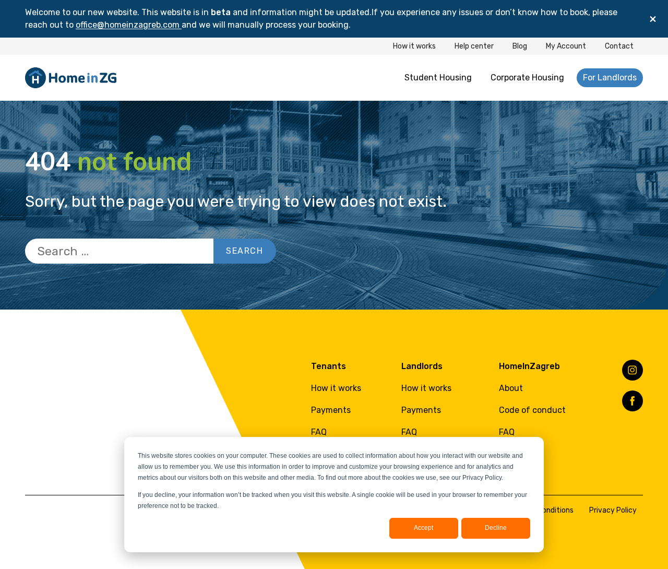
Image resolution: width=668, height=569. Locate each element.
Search (245, 251)
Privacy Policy (613, 510)
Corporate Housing (527, 77)
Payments (331, 410)
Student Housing (438, 77)
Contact (619, 46)
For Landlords (610, 77)
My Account (566, 46)
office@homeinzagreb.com (129, 25)
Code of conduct (532, 410)
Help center (474, 46)
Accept (423, 527)
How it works (414, 46)
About (511, 388)
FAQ (319, 432)
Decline (496, 527)
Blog (519, 46)
